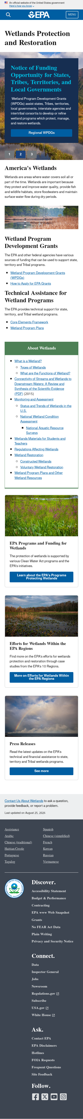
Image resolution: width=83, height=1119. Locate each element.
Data (35, 965)
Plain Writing (42, 934)
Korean (48, 848)
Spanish (48, 829)
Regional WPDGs (42, 132)
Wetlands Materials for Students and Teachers (39, 441)
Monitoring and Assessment (33, 399)
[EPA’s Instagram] (63, 1097)
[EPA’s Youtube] (54, 1097)
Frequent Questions (46, 1067)
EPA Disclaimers (44, 1046)
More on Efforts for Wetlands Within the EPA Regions (41, 677)
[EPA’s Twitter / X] (45, 1097)
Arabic (9, 836)
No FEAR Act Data (46, 927)
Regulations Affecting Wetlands (36, 449)
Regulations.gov (43, 994)
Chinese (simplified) (56, 836)
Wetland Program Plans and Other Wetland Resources (38, 475)
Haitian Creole (14, 848)
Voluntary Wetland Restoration (41, 467)
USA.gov (38, 1008)
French (47, 842)
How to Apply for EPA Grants (30, 283)
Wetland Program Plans (27, 328)
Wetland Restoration (28, 455)
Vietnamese (51, 861)
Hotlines (38, 1053)
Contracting (41, 905)
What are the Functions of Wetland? (45, 373)
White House (41, 1015)
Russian (48, 855)
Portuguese (12, 855)
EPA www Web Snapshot (50, 913)
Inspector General (45, 972)
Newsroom (39, 986)
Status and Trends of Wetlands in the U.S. (45, 408)
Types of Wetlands (33, 367)
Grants (37, 920)
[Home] (39, 14)
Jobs (35, 979)
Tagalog (10, 861)
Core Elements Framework (29, 322)
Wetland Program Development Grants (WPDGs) (37, 275)
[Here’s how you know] (41, 4)
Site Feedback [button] (42, 1074)
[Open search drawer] (8, 14)
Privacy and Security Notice (52, 941)
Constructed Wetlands (35, 461)
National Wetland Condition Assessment (39, 419)
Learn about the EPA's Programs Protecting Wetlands (41, 577)
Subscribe (39, 1001)
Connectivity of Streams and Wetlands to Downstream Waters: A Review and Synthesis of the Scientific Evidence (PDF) (42, 386)
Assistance (12, 829)
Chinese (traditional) (18, 842)
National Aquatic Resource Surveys (45, 430)
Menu (72, 14)
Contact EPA (41, 1038)
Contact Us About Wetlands (24, 801)
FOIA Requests (43, 1060)
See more (41, 771)
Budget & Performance (49, 898)
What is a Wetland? (28, 361)
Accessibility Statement (49, 891)
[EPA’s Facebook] (35, 1097)
